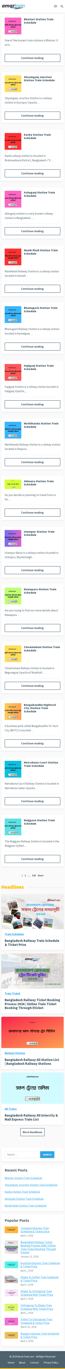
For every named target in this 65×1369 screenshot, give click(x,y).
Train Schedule (14, 934)
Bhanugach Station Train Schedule (41, 309)
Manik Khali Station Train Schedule (41, 251)
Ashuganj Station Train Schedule (39, 194)
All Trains (11, 1109)
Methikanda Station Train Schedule (41, 425)
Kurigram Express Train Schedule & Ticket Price (40, 1264)
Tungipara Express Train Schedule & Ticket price (35, 1229)
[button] (55, 7)
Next (41, 875)
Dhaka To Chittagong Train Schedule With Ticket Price (36, 1292)
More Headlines (32, 1132)
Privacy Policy (51, 1362)
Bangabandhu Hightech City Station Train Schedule (40, 708)
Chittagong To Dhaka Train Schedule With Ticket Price (36, 1307)
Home (11, 1362)
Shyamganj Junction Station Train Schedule (39, 78)
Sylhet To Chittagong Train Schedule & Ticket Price (36, 1321)
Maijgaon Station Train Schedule (39, 821)
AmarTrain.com (26, 1356)
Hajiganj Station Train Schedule (39, 367)
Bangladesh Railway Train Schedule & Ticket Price (32, 943)
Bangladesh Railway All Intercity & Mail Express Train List (31, 1117)
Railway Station (15, 1053)
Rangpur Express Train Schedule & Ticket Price (39, 1335)
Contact (34, 1362)
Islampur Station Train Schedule (39, 533)
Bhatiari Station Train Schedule (39, 20)
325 (34, 875)
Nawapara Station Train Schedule (40, 590)
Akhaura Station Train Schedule (39, 482)
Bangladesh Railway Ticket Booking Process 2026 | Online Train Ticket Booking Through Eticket (32, 1004)
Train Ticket (12, 993)
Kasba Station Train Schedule (37, 136)
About (22, 1362)
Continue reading (32, 58)
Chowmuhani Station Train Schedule (42, 648)
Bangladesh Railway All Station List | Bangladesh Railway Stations (32, 1062)
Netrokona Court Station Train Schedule (41, 764)
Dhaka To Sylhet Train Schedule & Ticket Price (39, 1278)
